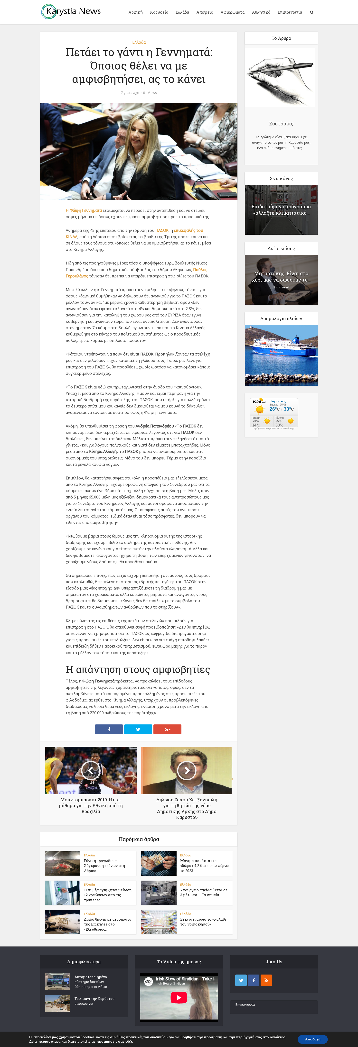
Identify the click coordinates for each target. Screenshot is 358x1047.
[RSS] (266, 980)
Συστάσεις (281, 123)
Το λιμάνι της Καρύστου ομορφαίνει (94, 1001)
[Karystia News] (70, 11)
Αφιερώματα (232, 12)
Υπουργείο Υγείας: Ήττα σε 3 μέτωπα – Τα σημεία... (203, 892)
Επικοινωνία (290, 12)
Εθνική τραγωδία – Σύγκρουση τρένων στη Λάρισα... (104, 865)
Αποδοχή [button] (312, 1039)
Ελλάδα (182, 12)
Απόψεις (204, 12)
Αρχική (135, 12)
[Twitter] (241, 980)
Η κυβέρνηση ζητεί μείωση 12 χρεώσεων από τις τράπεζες (108, 894)
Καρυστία (159, 12)
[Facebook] (253, 980)
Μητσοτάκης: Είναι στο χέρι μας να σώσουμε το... (281, 276)
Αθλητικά (261, 12)
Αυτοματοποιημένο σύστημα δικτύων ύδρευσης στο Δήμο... (92, 982)
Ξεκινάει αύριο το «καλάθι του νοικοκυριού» (203, 921)
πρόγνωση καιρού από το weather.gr (274, 428)
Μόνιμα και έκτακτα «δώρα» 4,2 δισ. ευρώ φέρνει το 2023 (204, 865)
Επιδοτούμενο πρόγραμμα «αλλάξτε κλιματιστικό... (281, 209)
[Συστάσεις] (280, 78)
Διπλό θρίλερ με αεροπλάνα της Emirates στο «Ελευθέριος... (108, 924)
